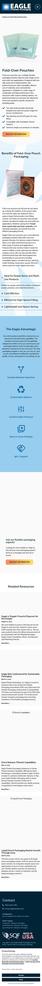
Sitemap (30, 944)
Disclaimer (22, 944)
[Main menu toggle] (37, 6)
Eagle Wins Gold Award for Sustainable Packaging (20, 675)
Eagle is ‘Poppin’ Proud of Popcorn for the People (19, 617)
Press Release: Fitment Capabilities (18, 762)
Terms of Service (12, 944)
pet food (20, 226)
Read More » (5, 643)
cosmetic (29, 226)
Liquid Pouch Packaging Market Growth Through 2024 (20, 851)
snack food (11, 226)
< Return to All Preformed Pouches (14, 17)
